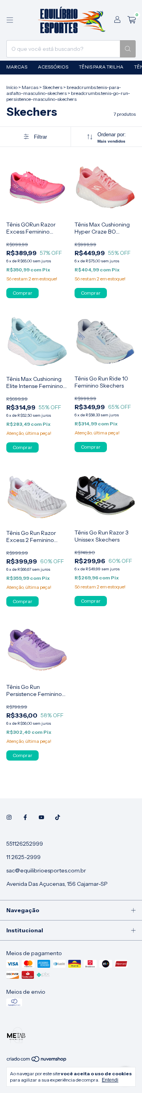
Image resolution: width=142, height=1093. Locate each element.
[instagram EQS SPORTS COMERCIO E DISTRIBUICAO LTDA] (9, 817)
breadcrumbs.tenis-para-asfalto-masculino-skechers (63, 90)
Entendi (110, 1080)
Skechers (52, 87)
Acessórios (53, 67)
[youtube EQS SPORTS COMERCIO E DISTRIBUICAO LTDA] (41, 817)
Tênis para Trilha (101, 67)
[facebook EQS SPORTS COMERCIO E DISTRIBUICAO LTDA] (25, 817)
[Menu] (9, 20)
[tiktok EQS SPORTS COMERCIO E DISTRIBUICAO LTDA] (57, 817)
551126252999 (24, 843)
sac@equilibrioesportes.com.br (46, 870)
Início (11, 87)
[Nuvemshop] (36, 1060)
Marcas (16, 67)
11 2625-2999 (23, 857)
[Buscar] (128, 49)
